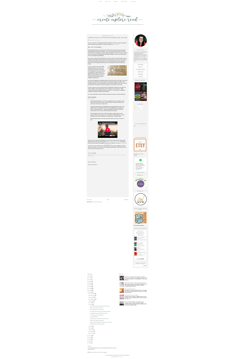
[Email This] (90, 153)
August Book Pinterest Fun (130, 288)
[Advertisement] (107, 195)
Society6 (142, 57)
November (92, 295)
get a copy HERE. (123, 143)
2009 (90, 342)
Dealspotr (142, 172)
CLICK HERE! (116, 44)
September (92, 299)
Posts (136, 106)
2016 (90, 288)
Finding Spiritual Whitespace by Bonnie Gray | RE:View (101, 322)
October (92, 297)
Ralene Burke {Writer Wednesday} (97, 320)
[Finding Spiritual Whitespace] (94, 40)
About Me (107, 1)
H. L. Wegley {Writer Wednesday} (96, 315)
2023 (90, 276)
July (91, 302)
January (92, 333)
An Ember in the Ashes (141, 252)
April (91, 328)
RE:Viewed (133, 1)
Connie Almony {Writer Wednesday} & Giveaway (99, 306)
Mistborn (138, 247)
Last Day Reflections (94, 316)
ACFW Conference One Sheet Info (97, 309)
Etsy (139, 57)
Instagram (140, 58)
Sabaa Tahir (139, 253)
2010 (90, 341)
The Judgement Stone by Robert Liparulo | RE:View (100, 311)
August (91, 300)
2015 (90, 290)
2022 (90, 277)
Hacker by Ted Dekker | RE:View (96, 307)
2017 (90, 286)
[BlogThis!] (92, 153)
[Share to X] (93, 153)
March (91, 329)
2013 (90, 335)
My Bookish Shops (140, 69)
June (91, 304)
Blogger (127, 355)
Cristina (121, 356)
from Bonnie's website (91, 98)
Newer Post (89, 199)
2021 (90, 279)
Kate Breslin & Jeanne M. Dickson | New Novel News (135, 282)
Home (100, 1)
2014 (90, 292)
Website (116, 1)
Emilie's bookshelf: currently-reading (140, 233)
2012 (90, 337)
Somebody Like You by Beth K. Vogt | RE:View (99, 318)
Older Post (126, 199)
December (92, 293)
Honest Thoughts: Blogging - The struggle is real (134, 301)
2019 (90, 283)
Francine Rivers (140, 238)
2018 (90, 284)
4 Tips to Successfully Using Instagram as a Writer (135, 276)
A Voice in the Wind (141, 237)
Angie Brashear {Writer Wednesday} (97, 324)
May (91, 326)
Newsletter (124, 1)
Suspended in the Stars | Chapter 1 (132, 295)
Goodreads (140, 71)
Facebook (140, 74)
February (92, 331)
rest (93, 155)
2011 (90, 339)
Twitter (140, 76)
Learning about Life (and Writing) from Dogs (98, 313)
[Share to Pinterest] (95, 153)
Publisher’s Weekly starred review (112, 141)
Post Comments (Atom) (97, 201)
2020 (90, 281)
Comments (137, 108)
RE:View (90, 155)
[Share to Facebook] (94, 153)
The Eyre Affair (140, 243)
